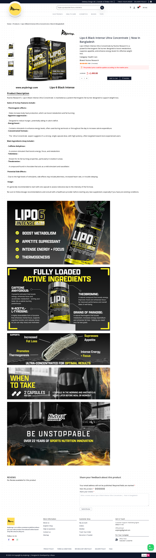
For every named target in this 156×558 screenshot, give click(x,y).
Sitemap (46, 535)
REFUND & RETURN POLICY (83, 549)
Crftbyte (52, 555)
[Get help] (130, 8)
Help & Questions (49, 529)
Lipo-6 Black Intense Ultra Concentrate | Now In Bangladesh (42, 24)
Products (16, 24)
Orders (81, 526)
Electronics (58, 14)
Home (9, 24)
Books (93, 14)
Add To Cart (113, 78)
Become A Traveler (86, 535)
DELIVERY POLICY (140, 2)
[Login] (134, 8)
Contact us (47, 532)
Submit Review (86, 509)
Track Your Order (85, 532)
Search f (60, 7)
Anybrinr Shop (48, 526)
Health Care (71, 14)
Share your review (87, 492)
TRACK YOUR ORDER (125, 2)
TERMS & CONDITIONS (64, 549)
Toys (101, 14)
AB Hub (145, 7)
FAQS (110, 549)
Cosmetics (83, 14)
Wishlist (126, 78)
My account (83, 523)
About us (46, 523)
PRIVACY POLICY (49, 549)
